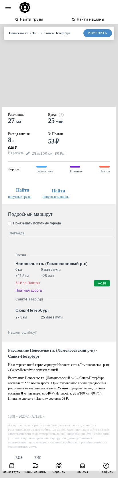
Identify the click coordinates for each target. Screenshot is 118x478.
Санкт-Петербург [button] (32, 310)
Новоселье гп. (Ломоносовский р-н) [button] (51, 264)
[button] (15, 458)
